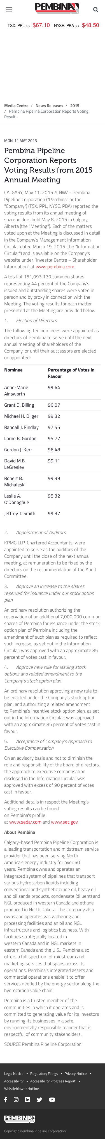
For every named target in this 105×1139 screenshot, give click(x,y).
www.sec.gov (64, 822)
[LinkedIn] (27, 1100)
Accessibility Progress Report (53, 1081)
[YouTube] (52, 1100)
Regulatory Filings (44, 1073)
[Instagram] (16, 1100)
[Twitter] (39, 1100)
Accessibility (14, 1081)
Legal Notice (14, 1073)
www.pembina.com (55, 266)
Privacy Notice (76, 1073)
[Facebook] (5, 1100)
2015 (74, 105)
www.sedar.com (25, 822)
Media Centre (16, 105)
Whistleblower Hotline (21, 1088)
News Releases (49, 105)
